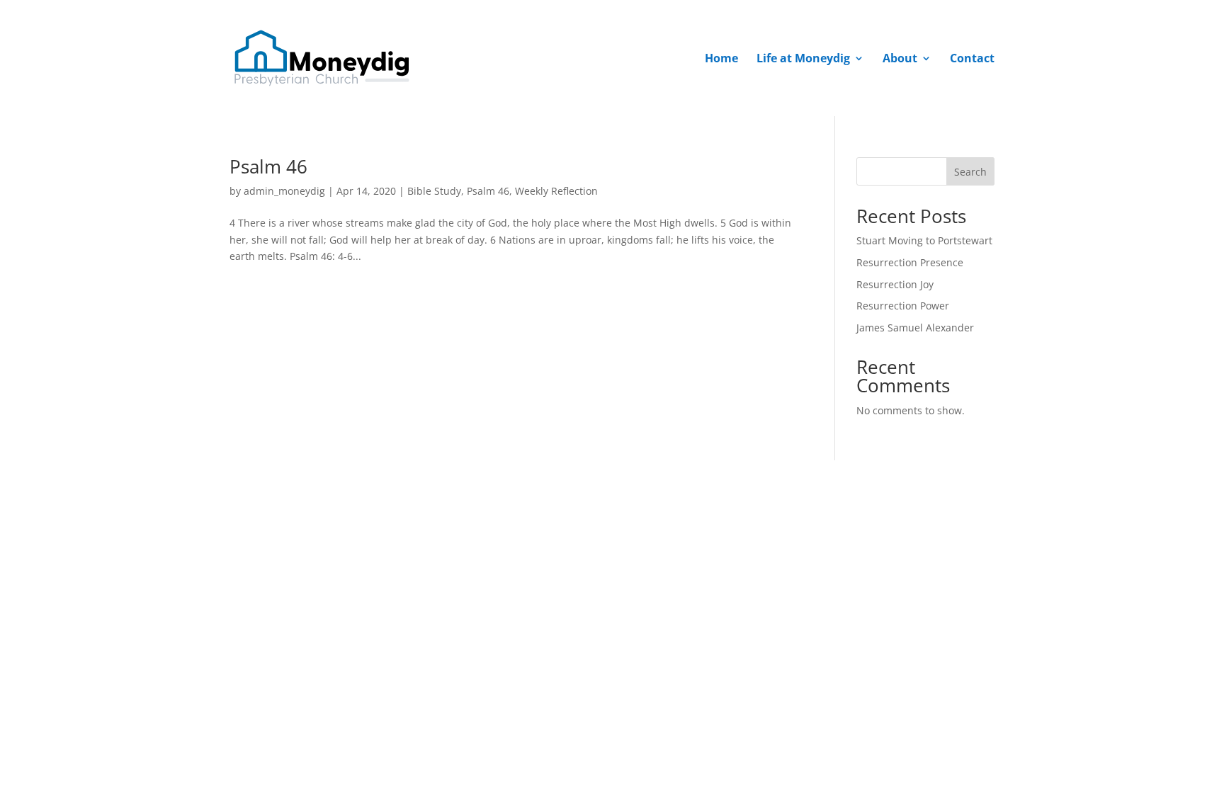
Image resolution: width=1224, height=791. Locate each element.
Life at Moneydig (803, 59)
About (900, 59)
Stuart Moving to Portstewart (924, 240)
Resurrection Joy (895, 284)
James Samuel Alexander (915, 327)
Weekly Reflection (556, 191)
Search (970, 171)
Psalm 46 (268, 166)
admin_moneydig (284, 191)
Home (721, 59)
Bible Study (434, 191)
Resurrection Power (902, 305)
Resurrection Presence (909, 262)
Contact (972, 59)
